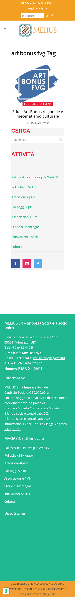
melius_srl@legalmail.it (49, 358)
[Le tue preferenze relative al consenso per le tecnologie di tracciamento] (6, 591)
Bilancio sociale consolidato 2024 (27, 413)
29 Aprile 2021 (39, 123)
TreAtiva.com (47, 594)
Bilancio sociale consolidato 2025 (27, 419)
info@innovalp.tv (36, 8)
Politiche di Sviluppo (25, 187)
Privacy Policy (14, 589)
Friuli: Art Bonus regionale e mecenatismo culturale (37, 114)
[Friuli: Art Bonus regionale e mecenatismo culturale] (37, 84)
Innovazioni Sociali (24, 237)
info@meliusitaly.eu (29, 353)
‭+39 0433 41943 (34, 2)
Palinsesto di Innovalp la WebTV (34, 177)
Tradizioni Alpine (23, 197)
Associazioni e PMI (25, 217)
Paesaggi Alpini (22, 207)
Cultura (16, 247)
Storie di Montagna (25, 227)
